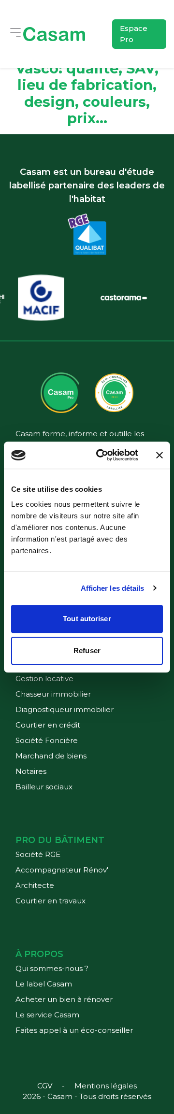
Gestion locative (44, 678)
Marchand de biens (51, 755)
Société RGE (37, 854)
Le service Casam (47, 1014)
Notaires (30, 771)
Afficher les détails (113, 588)
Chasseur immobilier (53, 694)
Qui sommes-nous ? (51, 968)
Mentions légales (105, 1085)
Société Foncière (46, 740)
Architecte (34, 885)
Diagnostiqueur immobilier (64, 709)
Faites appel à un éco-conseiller (74, 1030)
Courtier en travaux (50, 900)
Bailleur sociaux (43, 786)
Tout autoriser (87, 618)
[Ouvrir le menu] (15, 32)
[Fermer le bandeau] (159, 455)
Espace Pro (133, 34)
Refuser (87, 650)
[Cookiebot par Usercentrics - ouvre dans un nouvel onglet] (102, 455)
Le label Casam (43, 983)
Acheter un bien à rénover (64, 999)
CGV (44, 1085)
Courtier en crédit (47, 724)
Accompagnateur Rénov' (61, 869)
